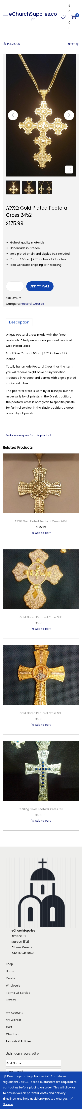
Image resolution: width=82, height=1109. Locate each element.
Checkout (13, 1034)
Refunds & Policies (18, 1041)
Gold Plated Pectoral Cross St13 (41, 713)
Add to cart (39, 286)
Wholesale (13, 986)
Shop (9, 964)
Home (10, 971)
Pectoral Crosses (32, 304)
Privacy (11, 1000)
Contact (12, 978)
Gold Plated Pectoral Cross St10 (41, 617)
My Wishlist (13, 1020)
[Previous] (13, 115)
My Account (14, 1013)
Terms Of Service (18, 993)
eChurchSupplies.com (33, 17)
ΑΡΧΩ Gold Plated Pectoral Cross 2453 (41, 521)
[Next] (69, 115)
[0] (73, 17)
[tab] (41, 322)
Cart (9, 1027)
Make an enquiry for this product (28, 435)
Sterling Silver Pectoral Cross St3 (41, 809)
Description (19, 322)
